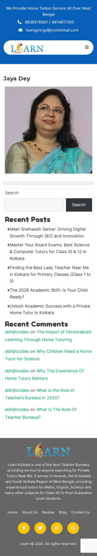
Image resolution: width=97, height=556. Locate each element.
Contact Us (80, 512)
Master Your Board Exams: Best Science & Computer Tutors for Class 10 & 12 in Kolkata (49, 251)
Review (48, 512)
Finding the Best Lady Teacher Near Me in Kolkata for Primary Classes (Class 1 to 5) (50, 274)
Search (12, 192)
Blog (63, 512)
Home (12, 512)
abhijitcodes (17, 331)
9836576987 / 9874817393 (49, 22)
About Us (29, 512)
